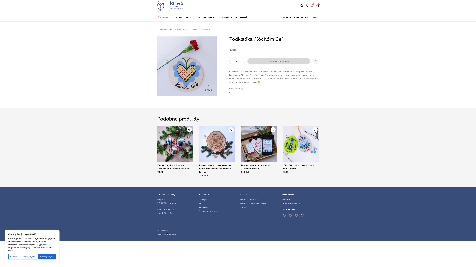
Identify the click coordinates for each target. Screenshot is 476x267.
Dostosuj (13, 257)
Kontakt (243, 207)
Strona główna (163, 29)
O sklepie (203, 199)
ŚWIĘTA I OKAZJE (224, 17)
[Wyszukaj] (301, 5)
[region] (32, 246)
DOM (198, 17)
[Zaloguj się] (306, 5)
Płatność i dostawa (249, 199)
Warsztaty (286, 199)
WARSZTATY (302, 17)
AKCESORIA (208, 17)
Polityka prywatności (208, 211)
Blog (201, 203)
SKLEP (288, 17)
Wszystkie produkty (291, 203)
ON (180, 17)
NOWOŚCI (165, 17)
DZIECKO (189, 17)
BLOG (316, 17)
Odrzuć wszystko (28, 257)
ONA (174, 17)
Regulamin (203, 207)
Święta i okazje (175, 29)
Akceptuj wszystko (47, 257)
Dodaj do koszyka (279, 61)
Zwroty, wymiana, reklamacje (253, 203)
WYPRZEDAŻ (241, 17)
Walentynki (187, 29)
